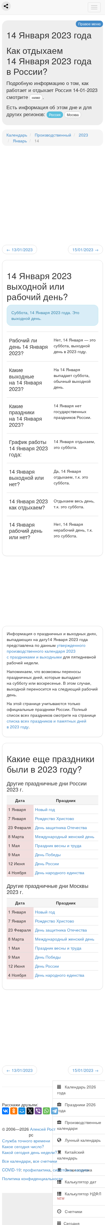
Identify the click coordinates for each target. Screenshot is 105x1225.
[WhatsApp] (46, 1110)
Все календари (16, 1161)
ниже (36, 97)
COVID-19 (11, 1170)
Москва (73, 114)
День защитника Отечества (61, 827)
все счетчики (45, 1161)
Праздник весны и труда (58, 845)
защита (82, 1170)
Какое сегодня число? (23, 1146)
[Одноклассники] (13, 1110)
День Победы (48, 854)
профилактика (36, 1170)
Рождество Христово (54, 818)
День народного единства (59, 872)
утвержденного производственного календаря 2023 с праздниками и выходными (46, 651)
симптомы (62, 1170)
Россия (55, 114)
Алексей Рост (42, 1129)
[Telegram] (54, 1110)
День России (47, 863)
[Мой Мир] (21, 1110)
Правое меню (89, 23)
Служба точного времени (26, 1140)
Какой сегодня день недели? (29, 1152)
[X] (30, 1110)
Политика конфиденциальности (32, 1178)
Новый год (45, 809)
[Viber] (38, 1110)
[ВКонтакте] (5, 1110)
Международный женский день (64, 836)
